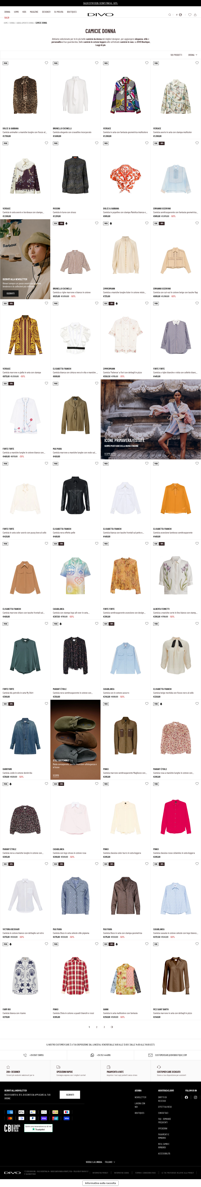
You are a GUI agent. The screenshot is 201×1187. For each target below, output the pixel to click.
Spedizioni (162, 1128)
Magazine (34, 11)
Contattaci (163, 1112)
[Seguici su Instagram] (195, 1097)
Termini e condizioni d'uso (145, 1172)
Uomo (16, 11)
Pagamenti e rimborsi (163, 1136)
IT (177, 14)
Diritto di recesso (162, 1099)
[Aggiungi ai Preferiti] (46, 63)
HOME (6, 22)
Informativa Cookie (121, 1172)
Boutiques (72, 11)
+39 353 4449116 (104, 1054)
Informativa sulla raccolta (100, 1183)
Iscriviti (70, 1094)
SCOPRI (56, 775)
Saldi (6, 17)
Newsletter (140, 1097)
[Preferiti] (189, 14)
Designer (46, 11)
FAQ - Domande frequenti (164, 1120)
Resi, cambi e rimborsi (163, 1145)
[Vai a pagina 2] (112, 1027)
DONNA (12, 22)
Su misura (58, 11)
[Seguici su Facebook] (186, 1097)
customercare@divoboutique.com (171, 1054)
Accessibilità (164, 1153)
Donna (7, 11)
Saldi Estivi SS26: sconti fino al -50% (100, 3)
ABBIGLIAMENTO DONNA (25, 22)
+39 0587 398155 (37, 1054)
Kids (24, 11)
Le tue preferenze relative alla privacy (178, 1172)
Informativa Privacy (100, 1172)
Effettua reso (165, 1106)
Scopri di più (110, 453)
